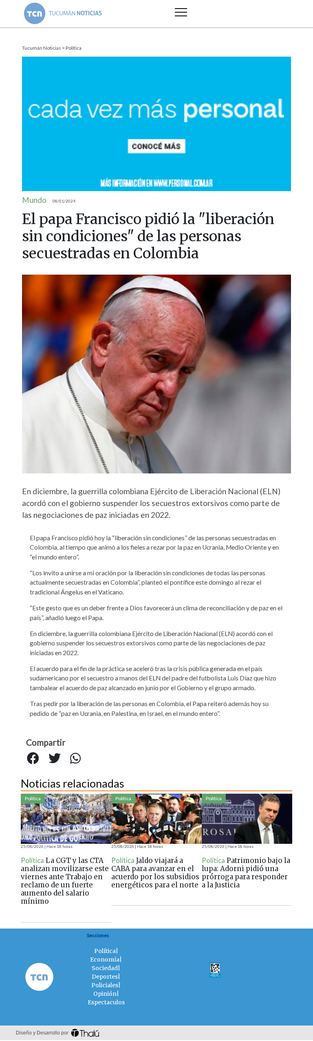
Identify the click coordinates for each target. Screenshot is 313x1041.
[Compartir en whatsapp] (75, 758)
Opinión (105, 993)
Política (74, 48)
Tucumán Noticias (41, 48)
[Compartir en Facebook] (33, 758)
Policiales (104, 985)
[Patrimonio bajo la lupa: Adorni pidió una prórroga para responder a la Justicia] (247, 819)
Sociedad (105, 968)
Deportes (105, 976)
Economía (104, 959)
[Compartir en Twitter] (54, 758)
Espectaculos (106, 1002)
